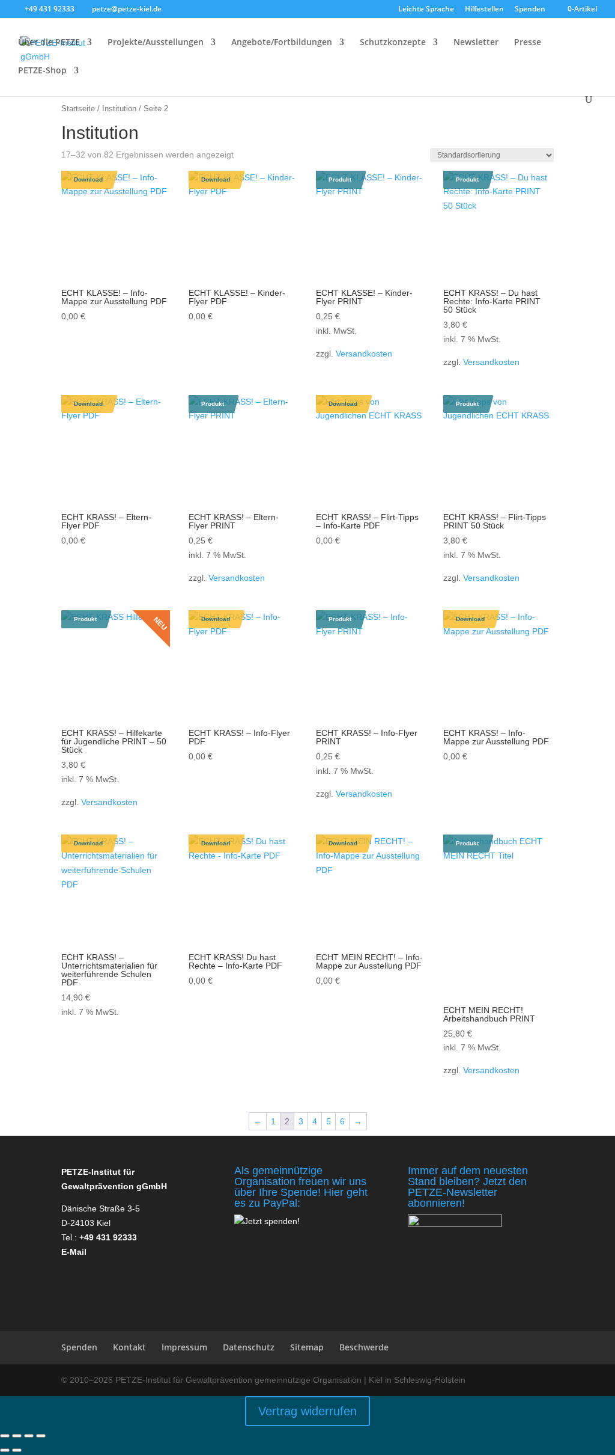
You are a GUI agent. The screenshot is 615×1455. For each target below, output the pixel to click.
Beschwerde (364, 1347)
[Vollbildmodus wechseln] (17, 1436)
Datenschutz (248, 1347)
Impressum (184, 1347)
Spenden (530, 9)
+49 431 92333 (108, 1237)
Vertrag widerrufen (307, 1411)
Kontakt (129, 1347)
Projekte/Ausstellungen (156, 42)
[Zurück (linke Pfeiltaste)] (5, 1450)
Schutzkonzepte (393, 42)
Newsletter (475, 42)
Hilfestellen (484, 9)
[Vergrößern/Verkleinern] (5, 1436)
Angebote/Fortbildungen (281, 42)
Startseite (78, 108)
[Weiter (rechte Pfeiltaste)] (17, 1450)
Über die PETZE (49, 42)
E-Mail (73, 1252)
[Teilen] (29, 1436)
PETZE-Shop (42, 71)
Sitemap (307, 1347)
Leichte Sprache (426, 9)
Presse (527, 42)
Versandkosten (364, 353)
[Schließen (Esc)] (41, 1436)
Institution (119, 108)
